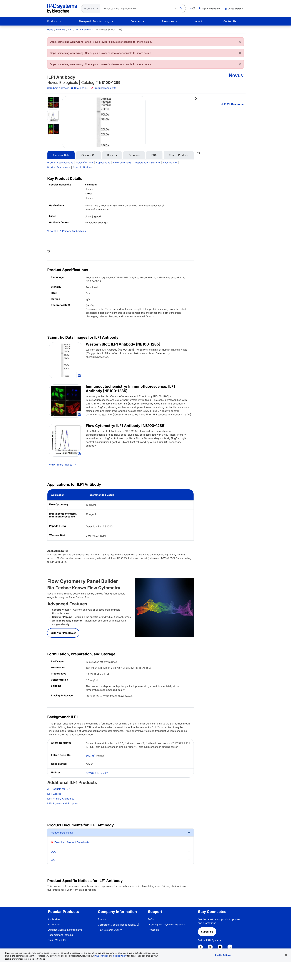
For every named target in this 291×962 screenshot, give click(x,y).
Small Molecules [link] (57, 939)
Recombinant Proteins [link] (60, 934)
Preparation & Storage (147, 162)
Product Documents (105, 87)
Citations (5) (81, 87)
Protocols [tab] (134, 155)
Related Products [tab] (178, 155)
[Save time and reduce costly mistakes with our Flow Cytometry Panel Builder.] (164, 607)
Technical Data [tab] (61, 155)
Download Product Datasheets (71, 842)
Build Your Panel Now (63, 632)
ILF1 (70, 29)
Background (170, 162)
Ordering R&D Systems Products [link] (166, 924)
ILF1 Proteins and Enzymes (62, 803)
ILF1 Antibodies (83, 29)
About (198, 21)
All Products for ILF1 (58, 788)
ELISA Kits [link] (54, 924)
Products (52, 21)
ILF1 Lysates (54, 793)
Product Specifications (60, 162)
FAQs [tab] (154, 155)
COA (53, 851)
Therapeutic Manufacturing (94, 21)
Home (50, 29)
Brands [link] (102, 919)
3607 (89, 755)
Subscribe (207, 931)
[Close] (240, 42)
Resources (168, 21)
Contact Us (229, 21)
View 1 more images (61, 464)
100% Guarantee (234, 104)
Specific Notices (82, 167)
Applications (103, 162)
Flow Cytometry (122, 162)
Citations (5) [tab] (88, 155)
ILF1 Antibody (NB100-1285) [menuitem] (108, 29)
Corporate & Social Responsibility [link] (117, 924)
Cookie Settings (223, 955)
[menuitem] (50, 29)
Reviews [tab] (112, 155)
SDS (52, 859)
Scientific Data (84, 162)
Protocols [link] (153, 929)
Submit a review (59, 87)
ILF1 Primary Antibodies (60, 798)
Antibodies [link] (54, 919)
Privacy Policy (101, 956)
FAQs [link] (151, 919)
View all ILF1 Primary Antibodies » (66, 231)
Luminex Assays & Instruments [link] (65, 929)
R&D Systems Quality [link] (110, 929)
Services (135, 21)
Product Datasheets (61, 832)
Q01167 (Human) (95, 773)
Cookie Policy (120, 956)
